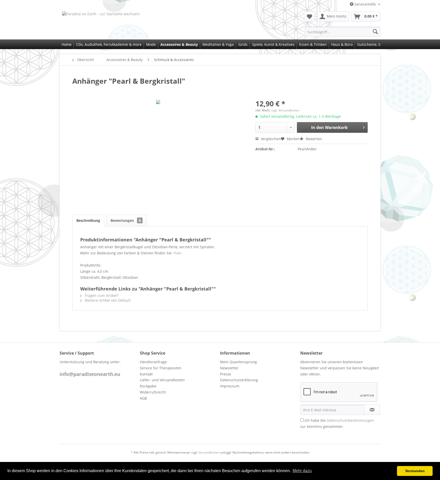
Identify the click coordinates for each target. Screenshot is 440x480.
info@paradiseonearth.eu (90, 374)
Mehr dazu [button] (302, 471)
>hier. (178, 253)
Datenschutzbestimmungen (350, 420)
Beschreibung (88, 220)
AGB (143, 398)
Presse (225, 374)
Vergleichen (270, 138)
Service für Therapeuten (160, 368)
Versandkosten (208, 452)
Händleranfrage (153, 361)
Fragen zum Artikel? (101, 295)
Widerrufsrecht (153, 392)
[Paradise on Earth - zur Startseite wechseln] (125, 21)
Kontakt (146, 374)
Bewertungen (126, 220)
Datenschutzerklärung (239, 379)
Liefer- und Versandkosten (162, 379)
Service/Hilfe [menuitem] (365, 4)
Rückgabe (148, 386)
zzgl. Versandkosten (285, 110)
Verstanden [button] (415, 471)
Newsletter (229, 368)
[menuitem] (309, 16)
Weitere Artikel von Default (107, 300)
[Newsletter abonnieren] (372, 410)
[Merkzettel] (309, 16)
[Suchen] (375, 32)
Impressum (229, 386)
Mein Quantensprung (238, 361)
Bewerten (313, 138)
